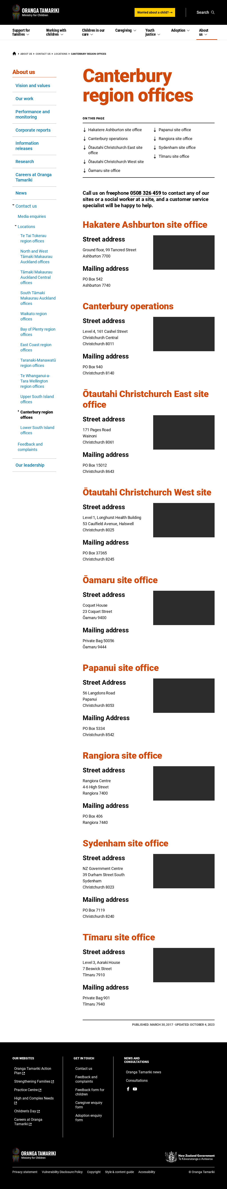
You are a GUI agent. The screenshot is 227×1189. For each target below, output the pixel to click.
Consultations (137, 1080)
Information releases (27, 145)
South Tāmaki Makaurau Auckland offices (38, 298)
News (21, 193)
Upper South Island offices (37, 399)
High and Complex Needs (34, 1100)
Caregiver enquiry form (88, 1105)
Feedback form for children (89, 1092)
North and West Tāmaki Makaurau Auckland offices (36, 256)
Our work (24, 98)
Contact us (43, 54)
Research (25, 161)
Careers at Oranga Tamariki (34, 177)
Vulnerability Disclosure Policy (62, 1172)
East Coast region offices (35, 347)
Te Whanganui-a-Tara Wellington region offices (35, 381)
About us (26, 54)
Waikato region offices (33, 316)
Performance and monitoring (33, 114)
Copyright (94, 1172)
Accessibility (146, 1172)
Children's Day (31, 1111)
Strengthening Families (34, 1081)
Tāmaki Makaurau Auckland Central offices (36, 277)
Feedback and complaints (30, 447)
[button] (26, 32)
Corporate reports (33, 130)
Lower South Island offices (37, 430)
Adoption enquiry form (88, 1117)
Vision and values (33, 85)
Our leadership (30, 465)
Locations (60, 54)
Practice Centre (32, 1090)
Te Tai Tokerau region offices (33, 238)
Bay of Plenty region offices (37, 332)
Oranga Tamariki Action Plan (32, 1070)
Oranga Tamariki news (143, 1072)
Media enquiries (32, 216)
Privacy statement (24, 1172)
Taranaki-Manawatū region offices (38, 363)
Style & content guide (119, 1172)
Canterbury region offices (36, 415)
